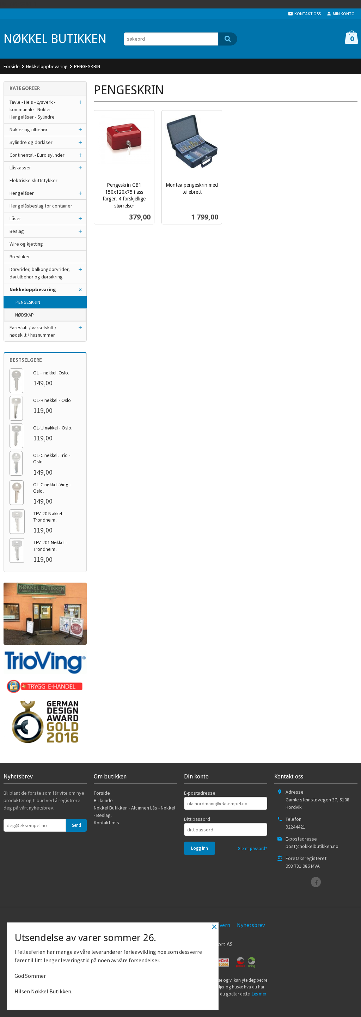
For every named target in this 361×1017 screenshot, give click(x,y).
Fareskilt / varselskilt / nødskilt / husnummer (33, 331)
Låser (15, 218)
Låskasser (20, 167)
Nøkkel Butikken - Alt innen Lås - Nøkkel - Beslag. (134, 811)
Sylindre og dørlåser (31, 142)
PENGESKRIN (28, 302)
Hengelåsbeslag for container (41, 206)
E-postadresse (199, 793)
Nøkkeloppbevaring (33, 289)
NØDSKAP (24, 315)
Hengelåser (22, 193)
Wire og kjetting (26, 244)
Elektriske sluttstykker (33, 180)
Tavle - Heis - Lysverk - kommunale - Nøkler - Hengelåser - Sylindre (32, 109)
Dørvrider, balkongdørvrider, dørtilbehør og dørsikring (40, 273)
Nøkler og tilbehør (29, 129)
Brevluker (20, 256)
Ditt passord (197, 819)
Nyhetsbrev (251, 924)
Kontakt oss (106, 822)
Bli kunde (103, 800)
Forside (12, 66)
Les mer (259, 994)
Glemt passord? (252, 848)
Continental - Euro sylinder (37, 155)
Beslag (17, 231)
